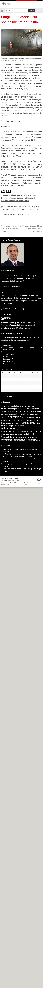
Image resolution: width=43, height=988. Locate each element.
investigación (31, 420)
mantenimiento (19, 423)
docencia (12, 411)
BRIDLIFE (7, 406)
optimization (20, 429)
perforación (28, 429)
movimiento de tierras (31, 426)
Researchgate (8, 361)
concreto (25, 408)
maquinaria (29, 423)
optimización (8, 428)
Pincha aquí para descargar (12, 121)
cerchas (23, 212)
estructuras (36, 411)
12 (3, 383)
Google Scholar (8, 349)
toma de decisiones (22, 437)
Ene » (9, 396)
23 (27, 387)
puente (37, 431)
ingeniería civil (13, 420)
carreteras (20, 406)
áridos (38, 440)
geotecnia (30, 414)
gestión (36, 414)
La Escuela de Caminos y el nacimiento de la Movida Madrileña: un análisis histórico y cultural (22, 455)
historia (4, 418)
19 (3, 387)
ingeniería (4, 420)
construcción (26, 207)
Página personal (8, 354)
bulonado (4, 212)
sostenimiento (18, 214)
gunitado (4, 214)
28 (15, 390)
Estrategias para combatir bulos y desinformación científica (21, 465)
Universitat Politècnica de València (18, 440)
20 (9, 387)
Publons (5, 357)
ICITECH (36, 418)
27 (9, 390)
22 (21, 387)
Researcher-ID (8, 359)
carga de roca (14, 212)
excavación (31, 212)
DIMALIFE (5, 411)
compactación (16, 409)
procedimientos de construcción (17, 209)
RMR (10, 214)
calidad (14, 406)
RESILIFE (13, 435)
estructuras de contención (9, 414)
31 (32, 390)
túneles (32, 209)
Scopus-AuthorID (9, 364)
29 (21, 390)
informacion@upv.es (6, 484)
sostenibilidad (26, 434)
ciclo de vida (29, 406)
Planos (10, 478)
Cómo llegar (4, 478)
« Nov (3, 396)
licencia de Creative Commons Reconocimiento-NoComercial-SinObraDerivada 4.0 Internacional (19, 198)
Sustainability (6, 437)
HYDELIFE (27, 417)
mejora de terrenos (16, 426)
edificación (20, 411)
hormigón (14, 417)
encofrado (27, 411)
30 (27, 390)
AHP (2, 406)
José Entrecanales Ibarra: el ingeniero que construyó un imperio (22, 470)
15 (21, 383)
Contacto (16, 478)
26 (3, 390)
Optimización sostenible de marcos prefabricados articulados (32, 228)
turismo (34, 437)
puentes (5, 434)
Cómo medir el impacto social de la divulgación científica (20, 450)
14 (15, 383)
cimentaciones (6, 409)
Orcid (5, 352)
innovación (23, 420)
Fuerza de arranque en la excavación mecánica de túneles (11, 228)
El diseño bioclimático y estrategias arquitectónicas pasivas (21, 460)
